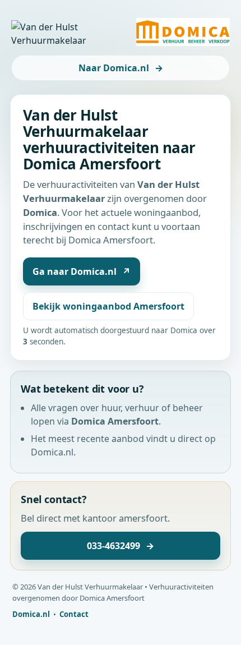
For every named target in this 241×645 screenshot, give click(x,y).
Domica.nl (31, 614)
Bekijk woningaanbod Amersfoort (108, 306)
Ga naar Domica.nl (82, 271)
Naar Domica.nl (120, 68)
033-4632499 (120, 546)
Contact (74, 614)
